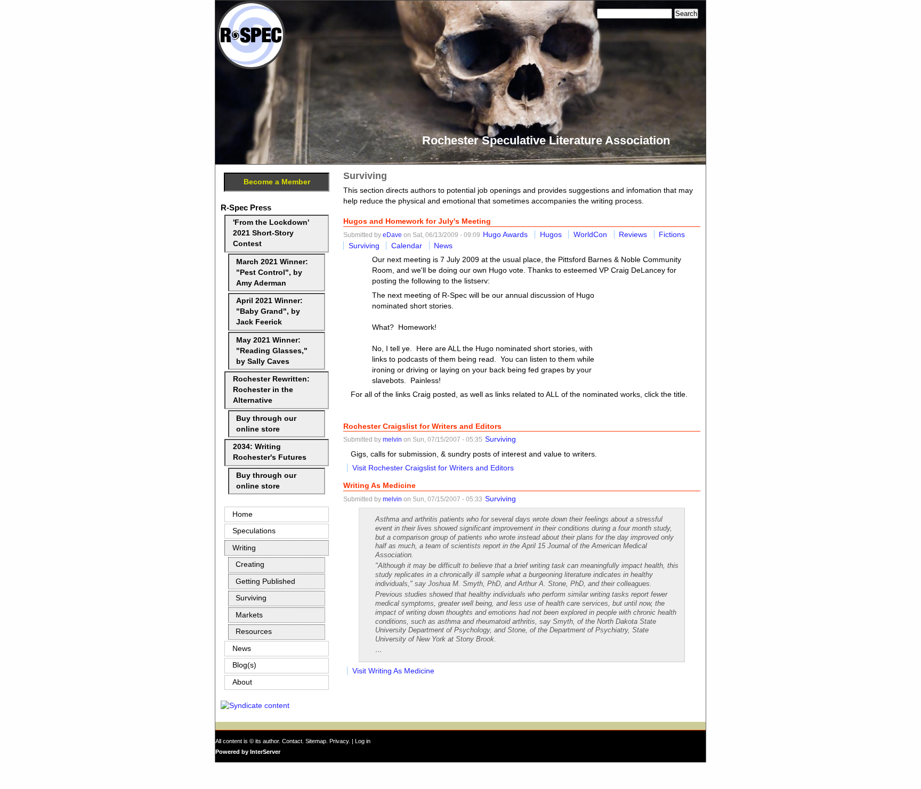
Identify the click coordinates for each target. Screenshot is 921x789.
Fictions (672, 234)
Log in (362, 741)
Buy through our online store (266, 423)
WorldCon (590, 234)
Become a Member (277, 182)
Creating (250, 564)
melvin (392, 439)
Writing (244, 548)
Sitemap (315, 741)
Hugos (551, 234)
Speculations (254, 531)
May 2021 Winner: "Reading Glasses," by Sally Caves (272, 350)
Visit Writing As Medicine (393, 670)
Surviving (364, 245)
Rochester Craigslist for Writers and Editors (422, 426)
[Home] (251, 66)
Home (242, 514)
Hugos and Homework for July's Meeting (417, 221)
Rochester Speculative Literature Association (546, 140)
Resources (254, 632)
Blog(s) (244, 665)
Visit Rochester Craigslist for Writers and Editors (433, 467)
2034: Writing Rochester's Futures (269, 452)
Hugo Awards (505, 234)
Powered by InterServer (247, 752)
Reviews (633, 234)
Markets (249, 615)
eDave (392, 235)
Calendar (406, 245)
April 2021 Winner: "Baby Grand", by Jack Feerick (269, 311)
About (242, 682)
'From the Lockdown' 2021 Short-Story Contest (271, 233)
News (443, 245)
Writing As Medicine (379, 485)
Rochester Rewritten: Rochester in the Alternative (271, 389)
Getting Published (265, 581)
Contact (292, 741)
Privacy (339, 741)
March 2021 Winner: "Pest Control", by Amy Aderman (272, 272)
